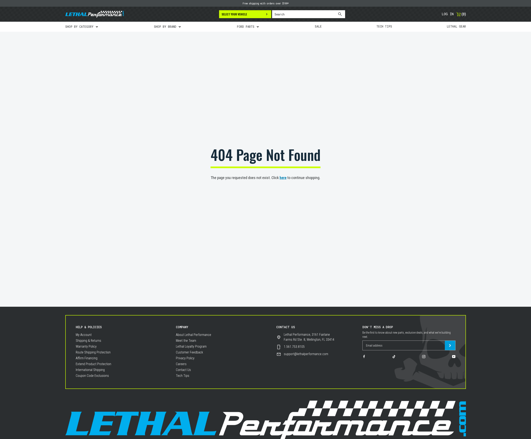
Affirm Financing (86, 358)
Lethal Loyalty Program (191, 346)
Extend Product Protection (93, 364)
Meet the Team (186, 341)
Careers (181, 364)
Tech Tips (182, 376)
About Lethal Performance (193, 335)
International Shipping (90, 370)
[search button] (339, 14)
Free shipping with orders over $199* (266, 3)
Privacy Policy (185, 358)
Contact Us (183, 370)
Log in (448, 14)
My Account (84, 335)
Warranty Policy (86, 346)
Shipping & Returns (88, 341)
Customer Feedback (189, 352)
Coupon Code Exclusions (92, 376)
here (283, 177)
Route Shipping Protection (93, 352)
